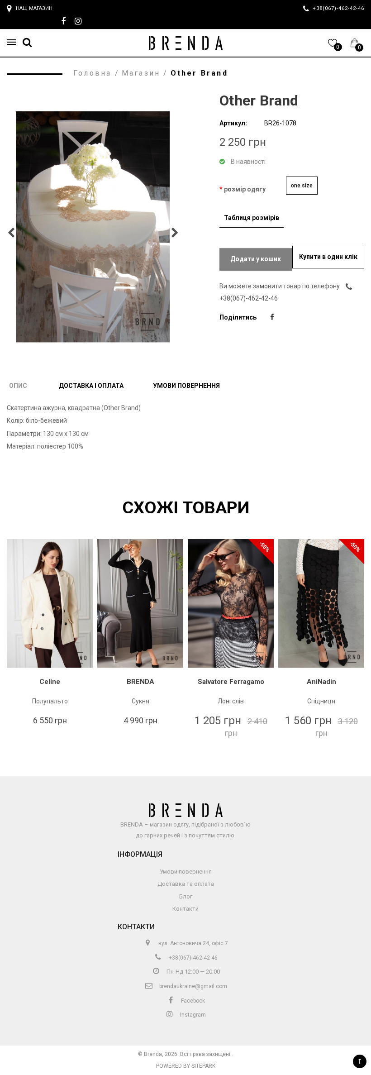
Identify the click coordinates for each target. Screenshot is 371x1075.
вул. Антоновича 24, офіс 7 (192, 943)
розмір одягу (245, 189)
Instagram (192, 1015)
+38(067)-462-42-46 (192, 958)
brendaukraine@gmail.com (192, 986)
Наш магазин (34, 8)
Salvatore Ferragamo (231, 682)
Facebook (192, 1001)
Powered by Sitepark (185, 1066)
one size (302, 185)
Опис (18, 385)
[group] (93, 227)
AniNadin (321, 682)
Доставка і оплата (91, 385)
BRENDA (140, 682)
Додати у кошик (255, 259)
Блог (185, 896)
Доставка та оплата (185, 883)
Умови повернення (186, 385)
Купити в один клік (328, 256)
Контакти (185, 908)
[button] (14, 42)
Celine (49, 682)
